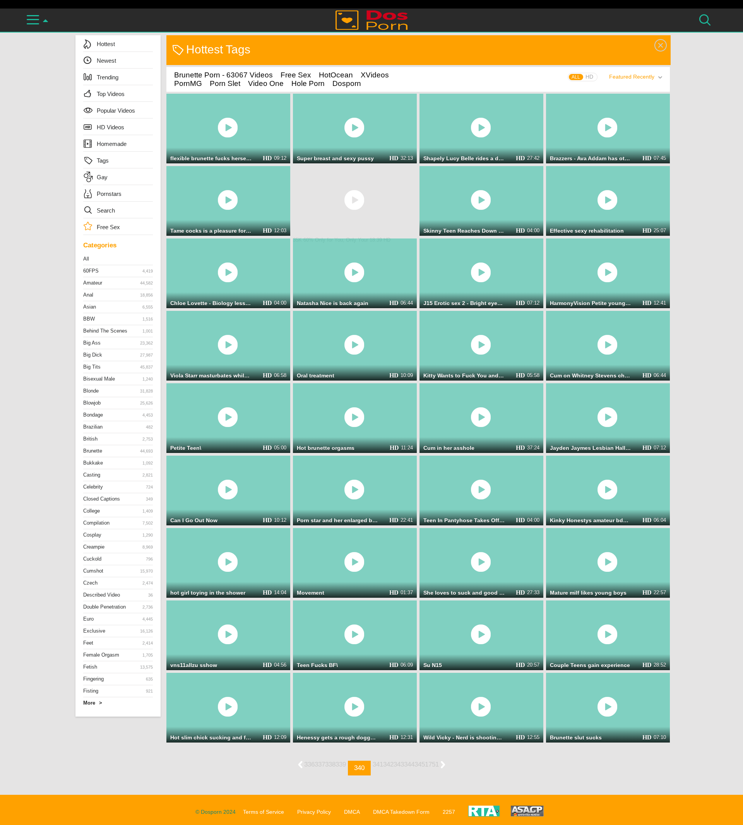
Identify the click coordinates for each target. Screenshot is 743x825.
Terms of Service (263, 812)
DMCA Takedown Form (401, 812)
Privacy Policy (314, 812)
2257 (449, 812)
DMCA (352, 812)
